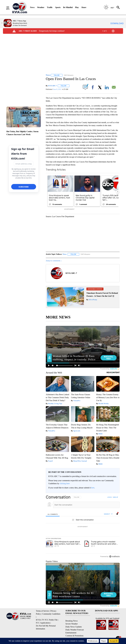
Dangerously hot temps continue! (52, 31)
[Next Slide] (117, 191)
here (92, 488)
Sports (58, 7)
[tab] (53, 514)
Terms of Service (42, 611)
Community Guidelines (51, 614)
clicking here (65, 483)
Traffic (50, 7)
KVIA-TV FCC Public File (46, 620)
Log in (109, 497)
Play (77, 7)
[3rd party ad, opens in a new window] (65, 306)
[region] (83, 527)
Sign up (115, 497)
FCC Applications (43, 623)
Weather (40, 7)
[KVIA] (20, 7)
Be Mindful (68, 7)
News (32, 7)
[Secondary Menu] (9, 7)
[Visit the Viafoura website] (114, 556)
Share (83, 7)
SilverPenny (92, 300)
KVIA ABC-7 (52, 86)
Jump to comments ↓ (54, 261)
